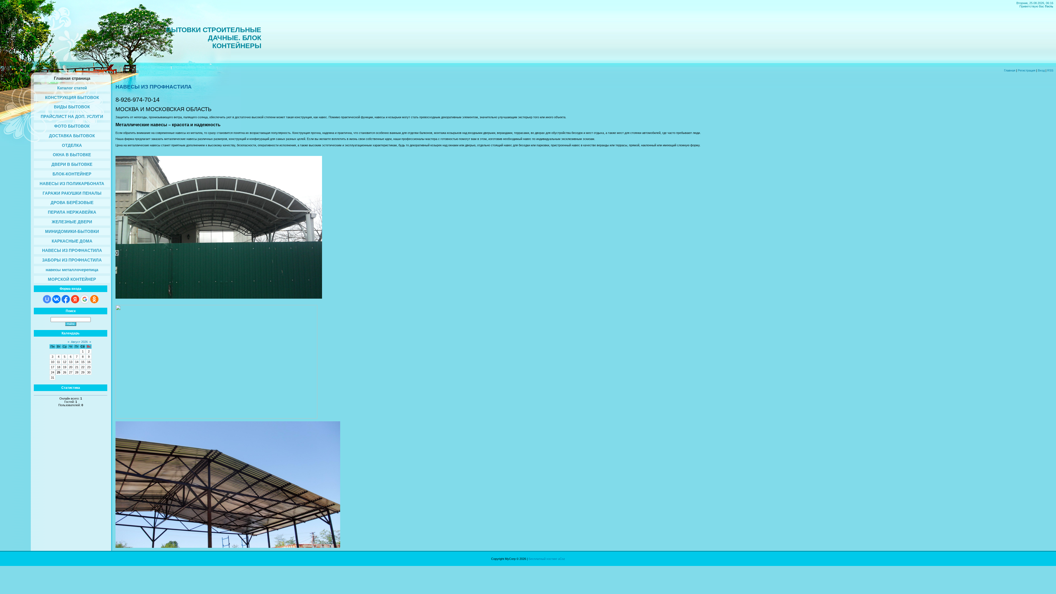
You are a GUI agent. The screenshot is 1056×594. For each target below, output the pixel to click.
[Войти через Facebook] (66, 299)
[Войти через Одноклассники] (94, 299)
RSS (1050, 70)
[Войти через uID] (47, 299)
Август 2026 (79, 341)
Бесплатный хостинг (543, 558)
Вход (1041, 70)
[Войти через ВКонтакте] (56, 299)
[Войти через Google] (84, 299)
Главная (1009, 70)
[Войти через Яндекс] (75, 299)
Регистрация (1026, 70)
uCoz (561, 558)
